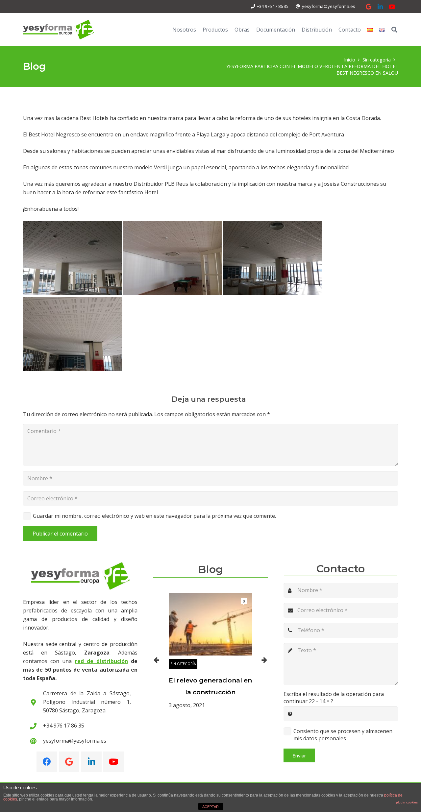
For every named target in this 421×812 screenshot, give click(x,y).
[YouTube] (392, 6)
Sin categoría (183, 663)
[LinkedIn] (380, 6)
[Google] (368, 6)
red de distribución (101, 661)
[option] (210, 651)
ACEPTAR (210, 807)
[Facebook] (47, 762)
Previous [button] (156, 660)
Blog (210, 569)
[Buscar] (394, 29)
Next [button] (264, 660)
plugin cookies (407, 802)
